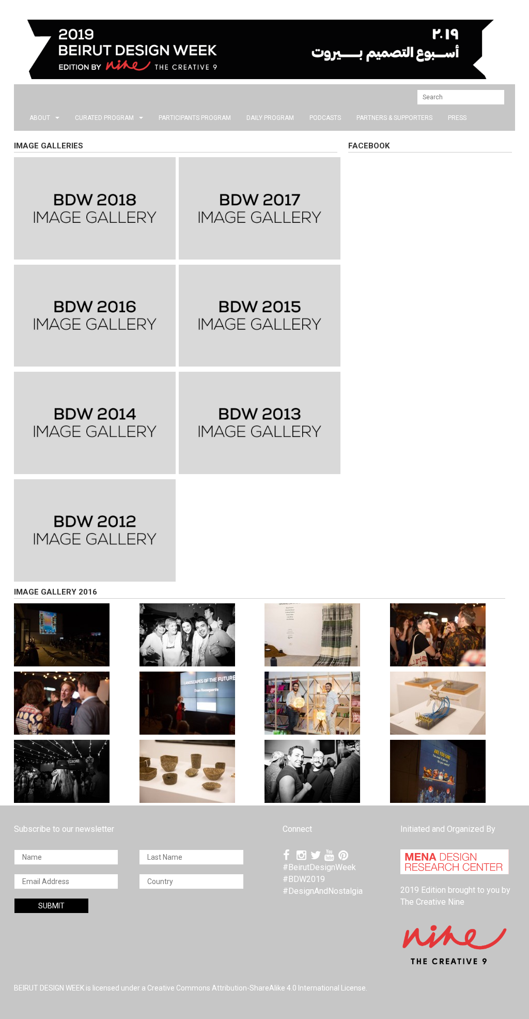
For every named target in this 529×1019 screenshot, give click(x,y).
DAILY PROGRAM (270, 117)
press (457, 117)
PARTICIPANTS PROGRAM (195, 117)
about (39, 117)
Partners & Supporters (394, 117)
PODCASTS (325, 117)
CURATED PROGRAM (104, 117)
